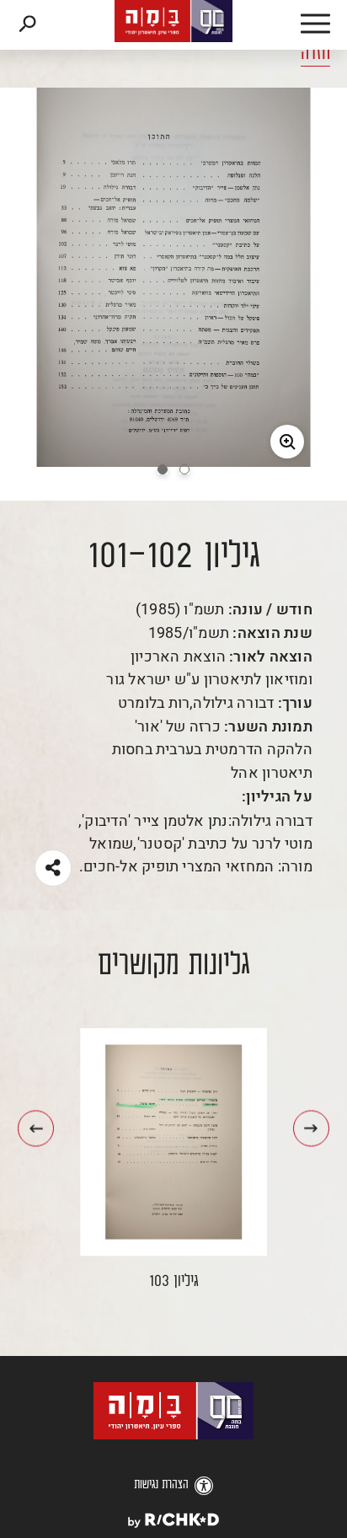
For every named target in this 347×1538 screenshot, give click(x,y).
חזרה (315, 54)
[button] (296, 25)
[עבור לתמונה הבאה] (36, 1128)
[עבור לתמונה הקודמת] (311, 1128)
